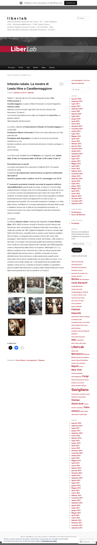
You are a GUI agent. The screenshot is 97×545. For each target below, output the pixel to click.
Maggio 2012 (76, 188)
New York (76, 369)
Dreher (83, 298)
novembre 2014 (77, 128)
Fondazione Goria (76, 322)
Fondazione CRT (76, 319)
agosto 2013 (75, 156)
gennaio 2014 (76, 146)
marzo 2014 (75, 141)
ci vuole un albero (77, 295)
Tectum (86, 404)
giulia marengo (76, 328)
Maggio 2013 (76, 163)
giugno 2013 (75, 161)
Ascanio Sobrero (76, 276)
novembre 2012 (77, 173)
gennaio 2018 (76, 99)
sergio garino (82, 397)
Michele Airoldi (76, 357)
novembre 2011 (77, 201)
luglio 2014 (75, 134)
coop (84, 295)
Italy (73, 339)
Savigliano (80, 389)
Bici (81, 279)
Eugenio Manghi (76, 306)
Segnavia (74, 397)
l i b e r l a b (16, 18)
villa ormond (75, 414)
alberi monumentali (77, 262)
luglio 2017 (75, 104)
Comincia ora (70, 3)
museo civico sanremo (78, 363)
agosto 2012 (75, 181)
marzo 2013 (75, 168)
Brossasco (86, 279)
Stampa (52, 67)
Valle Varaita (84, 411)
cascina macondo (76, 289)
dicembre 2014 (76, 126)
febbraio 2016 (76, 114)
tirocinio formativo (77, 407)
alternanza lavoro (76, 264)
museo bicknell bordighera (79, 360)
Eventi (21, 67)
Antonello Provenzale (78, 273)
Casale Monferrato (77, 286)
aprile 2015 (75, 121)
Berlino (75, 279)
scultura (82, 394)
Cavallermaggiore (76, 292)
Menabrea (86, 354)
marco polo (74, 351)
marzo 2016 (75, 111)
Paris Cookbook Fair (77, 380)
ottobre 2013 (75, 151)
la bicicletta (80, 340)
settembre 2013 (76, 153)
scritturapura (75, 394)
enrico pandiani (76, 303)
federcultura (75, 316)
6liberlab (31, 93)
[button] (16, 285)
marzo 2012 (75, 193)
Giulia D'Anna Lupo (82, 325)
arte (86, 273)
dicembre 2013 (76, 148)
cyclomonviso (75, 298)
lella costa (82, 343)
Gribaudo (86, 331)
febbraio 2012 (76, 196)
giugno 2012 (75, 186)
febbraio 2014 (76, 143)
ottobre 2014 (75, 131)
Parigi (85, 376)
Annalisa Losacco (77, 270)
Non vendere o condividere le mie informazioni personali (57, 537)
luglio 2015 (75, 116)
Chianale (85, 292)
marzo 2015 (75, 124)
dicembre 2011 (76, 198)
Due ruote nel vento (77, 301)
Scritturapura (76, 212)
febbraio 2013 (76, 171)
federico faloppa (84, 316)
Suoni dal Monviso (78, 214)
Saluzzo (84, 385)
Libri (28, 67)
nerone (81, 366)
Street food (77, 403)
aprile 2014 (75, 138)
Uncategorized (31, 360)
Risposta (41, 360)
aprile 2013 (75, 166)
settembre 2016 (76, 109)
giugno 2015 (75, 119)
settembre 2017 (76, 101)
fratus (73, 325)
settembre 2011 (76, 203)
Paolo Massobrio (76, 376)
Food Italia (86, 322)
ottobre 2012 (75, 176)
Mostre (35, 67)
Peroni (87, 380)
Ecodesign (75, 223)
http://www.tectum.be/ (78, 337)
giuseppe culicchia (77, 331)
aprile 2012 (75, 191)
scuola (88, 394)
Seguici (74, 229)
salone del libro (76, 385)
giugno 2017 (75, 106)
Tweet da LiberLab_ (77, 83)
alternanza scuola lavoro (79, 267)
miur (82, 357)
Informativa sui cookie (49, 541)
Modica (86, 357)
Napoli (74, 366)
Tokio (86, 407)
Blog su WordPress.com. (29, 537)
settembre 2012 (76, 178)
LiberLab (77, 347)
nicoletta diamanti (77, 373)
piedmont (74, 383)
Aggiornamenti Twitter (80, 80)
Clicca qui (77, 250)
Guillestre (74, 334)
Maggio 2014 (76, 136)
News (44, 67)
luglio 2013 (75, 158)
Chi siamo (11, 67)
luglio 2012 (75, 183)
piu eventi (81, 383)
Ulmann (75, 410)
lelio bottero (75, 343)
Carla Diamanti (79, 282)
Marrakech (77, 353)
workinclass (83, 414)
